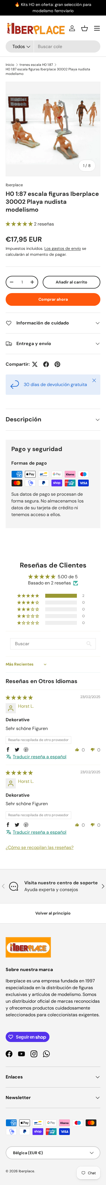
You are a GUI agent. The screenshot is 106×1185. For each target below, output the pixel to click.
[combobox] (53, 46)
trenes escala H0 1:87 (36, 64)
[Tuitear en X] (34, 364)
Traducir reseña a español (39, 757)
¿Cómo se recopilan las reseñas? (39, 847)
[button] (84, 28)
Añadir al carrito (71, 282)
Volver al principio (53, 913)
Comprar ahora (53, 299)
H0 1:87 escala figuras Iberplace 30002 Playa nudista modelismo (48, 71)
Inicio (10, 64)
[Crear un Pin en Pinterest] (57, 364)
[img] (19, 698)
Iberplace (14, 184)
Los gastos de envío (62, 248)
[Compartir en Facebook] (46, 364)
